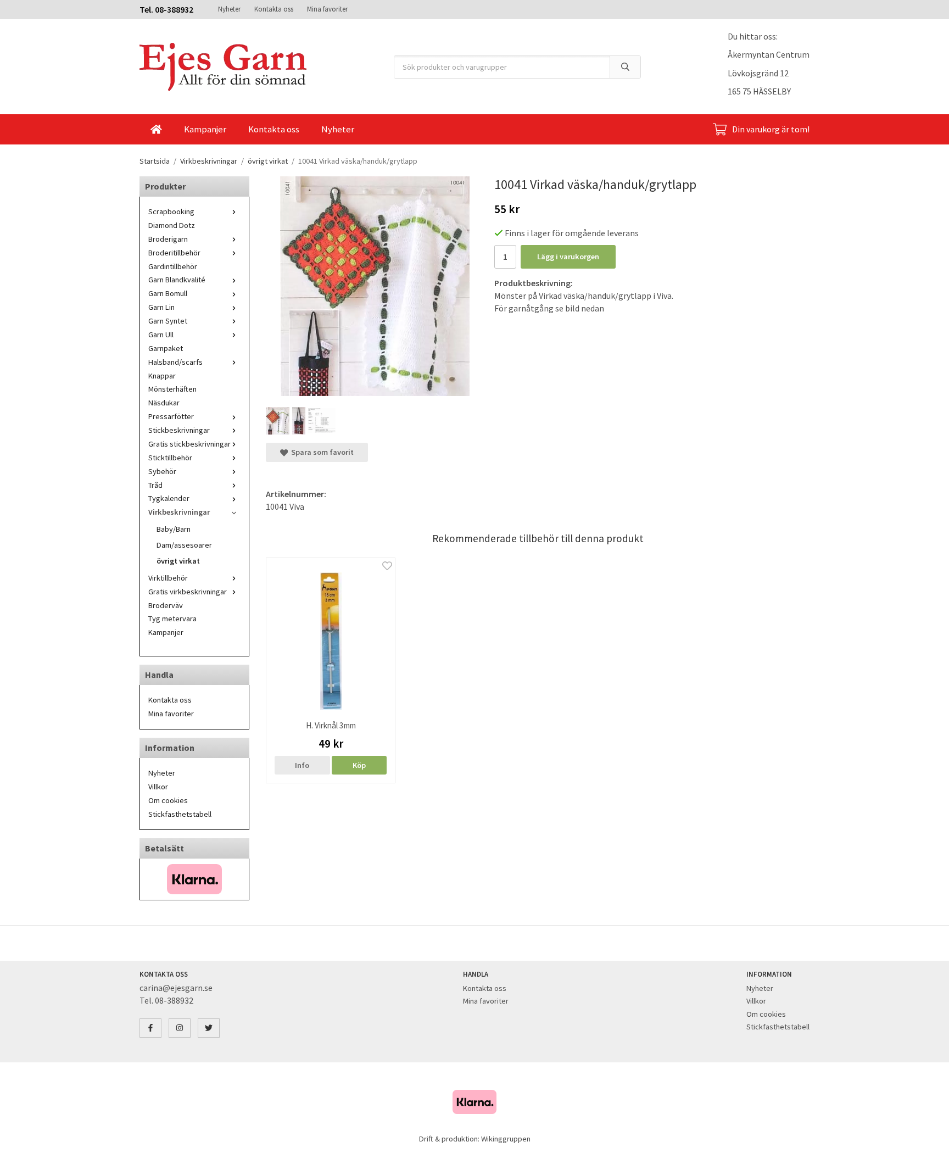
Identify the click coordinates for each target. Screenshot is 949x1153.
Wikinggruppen (506, 1139)
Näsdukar (164, 403)
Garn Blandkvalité (176, 280)
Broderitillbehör (174, 253)
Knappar (162, 376)
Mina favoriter (327, 9)
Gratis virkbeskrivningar (187, 592)
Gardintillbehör (172, 266)
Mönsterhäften (172, 389)
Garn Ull (161, 334)
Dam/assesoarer (184, 545)
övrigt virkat (178, 561)
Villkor (158, 787)
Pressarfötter (171, 416)
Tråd (155, 485)
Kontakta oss (273, 9)
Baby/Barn (174, 529)
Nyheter (229, 9)
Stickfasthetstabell (179, 814)
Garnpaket (165, 348)
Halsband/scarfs (175, 362)
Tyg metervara (172, 618)
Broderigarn (168, 239)
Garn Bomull (167, 293)
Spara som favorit (321, 452)
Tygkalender (168, 498)
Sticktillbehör (170, 458)
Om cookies (168, 800)
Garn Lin (161, 307)
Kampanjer (205, 129)
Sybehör (162, 471)
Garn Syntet (167, 321)
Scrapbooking (171, 211)
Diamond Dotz (171, 225)
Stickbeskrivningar (179, 430)
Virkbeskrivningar (179, 512)
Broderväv (165, 605)
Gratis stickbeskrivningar (189, 444)
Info (302, 765)
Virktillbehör (168, 578)
